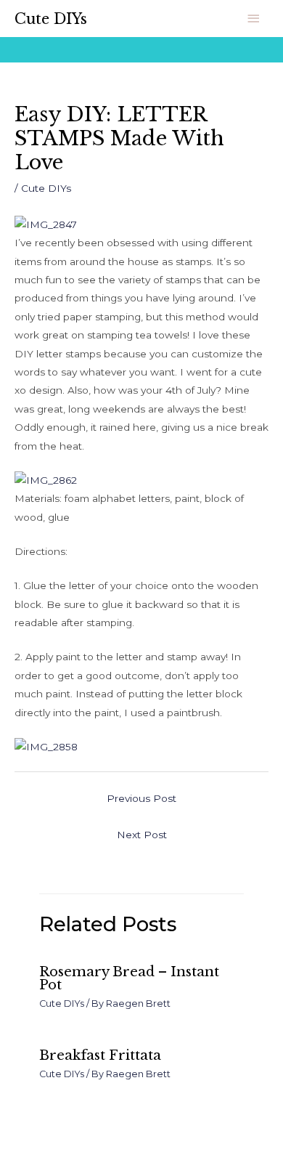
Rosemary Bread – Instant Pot (129, 978)
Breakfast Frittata (100, 1055)
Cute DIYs (51, 19)
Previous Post (141, 798)
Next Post (142, 834)
